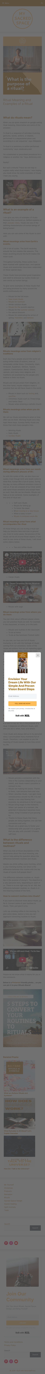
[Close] (38, 655)
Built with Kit (23, 715)
